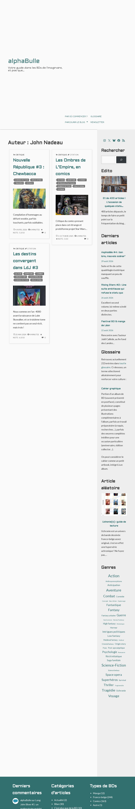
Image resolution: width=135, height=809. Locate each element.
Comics (96, 801)
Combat (82, 180)
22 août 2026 (107, 330)
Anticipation (113, 585)
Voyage (29, 183)
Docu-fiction (113, 601)
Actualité (59, 800)
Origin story (20, 277)
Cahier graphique (111, 389)
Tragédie (19, 183)
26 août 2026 (107, 297)
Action (61, 180)
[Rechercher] (121, 159)
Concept (105, 601)
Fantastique (113, 605)
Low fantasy (113, 635)
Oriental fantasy (108, 644)
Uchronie (121, 690)
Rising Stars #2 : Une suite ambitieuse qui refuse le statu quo (113, 289)
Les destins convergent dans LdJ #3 (25, 261)
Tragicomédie (119, 685)
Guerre (121, 615)
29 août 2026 (107, 261)
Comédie (120, 596)
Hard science (107, 620)
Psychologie (109, 651)
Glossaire (96, 116)
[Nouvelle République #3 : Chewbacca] (29, 198)
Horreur (113, 627)
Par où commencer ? (76, 116)
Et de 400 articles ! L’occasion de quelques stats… (114, 202)
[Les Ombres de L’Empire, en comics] (72, 204)
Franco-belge (100, 797)
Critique (19, 155)
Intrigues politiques (66, 183)
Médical (121, 640)
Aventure (71, 180)
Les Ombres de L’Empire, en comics (71, 167)
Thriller (109, 685)
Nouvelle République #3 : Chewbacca (28, 167)
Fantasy (113, 610)
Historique (120, 624)
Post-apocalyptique (116, 648)
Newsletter (97, 122)
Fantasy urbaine (109, 615)
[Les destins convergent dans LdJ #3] (29, 295)
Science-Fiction (21, 180)
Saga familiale (36, 277)
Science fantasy (113, 670)
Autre (96, 805)
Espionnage (122, 601)
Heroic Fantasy (118, 620)
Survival (122, 680)
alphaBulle (25, 800)
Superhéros (110, 680)
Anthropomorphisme (114, 581)
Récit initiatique (114, 656)
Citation (74, 155)
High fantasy (109, 623)
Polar (105, 648)
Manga (96, 793)
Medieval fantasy (110, 640)
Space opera (37, 180)
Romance (121, 652)
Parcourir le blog (75, 122)
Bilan (56, 804)
